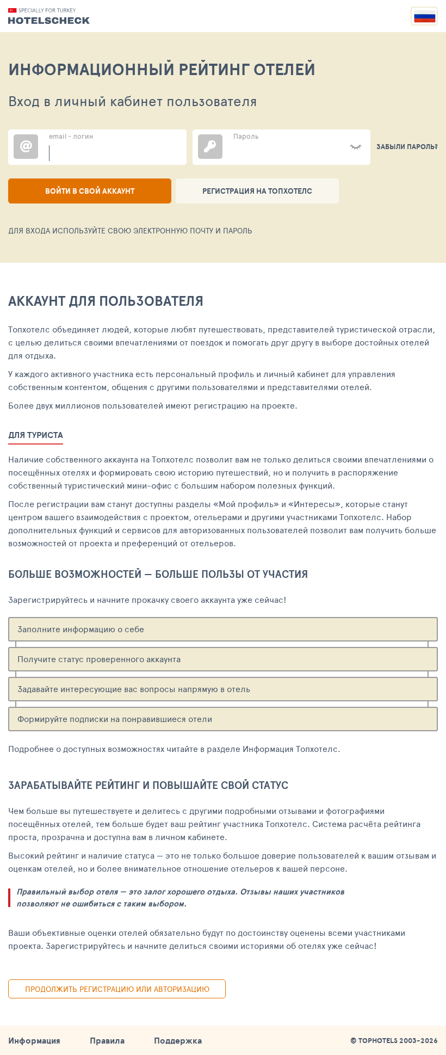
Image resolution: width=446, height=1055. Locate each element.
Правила (107, 1040)
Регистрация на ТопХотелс (257, 191)
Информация (34, 1040)
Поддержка (178, 1040)
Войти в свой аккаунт (89, 191)
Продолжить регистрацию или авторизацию (117, 989)
